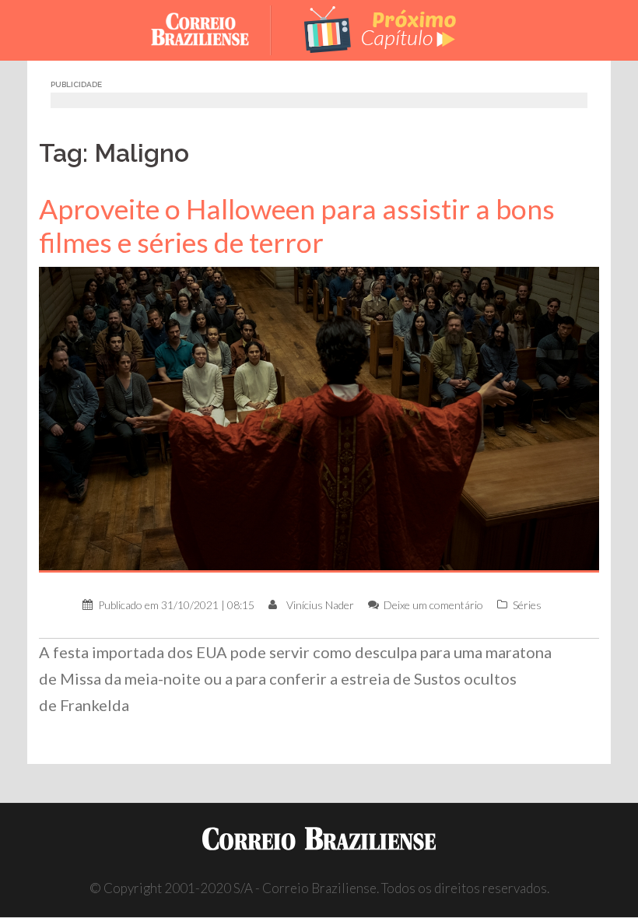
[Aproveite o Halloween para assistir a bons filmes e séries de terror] (319, 418)
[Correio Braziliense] (212, 28)
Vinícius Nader (320, 604)
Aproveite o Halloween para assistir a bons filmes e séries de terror (297, 225)
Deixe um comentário (433, 604)
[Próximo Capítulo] (381, 28)
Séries (527, 604)
